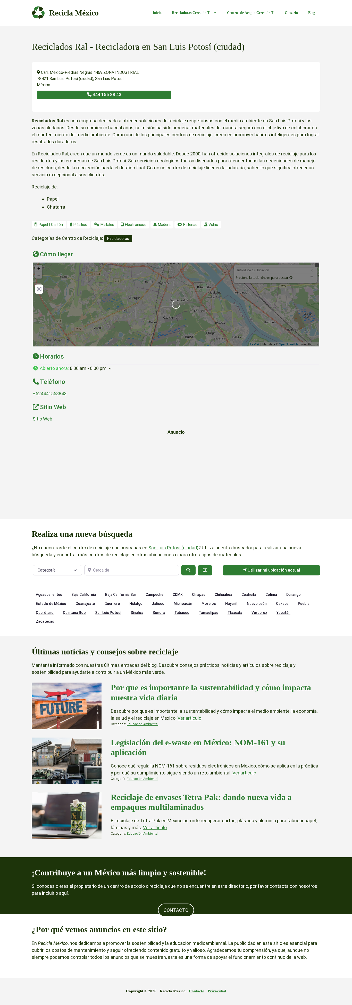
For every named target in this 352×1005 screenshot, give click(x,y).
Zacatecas (45, 621)
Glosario (291, 13)
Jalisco (158, 604)
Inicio (157, 13)
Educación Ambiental (142, 724)
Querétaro (45, 613)
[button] (176, 368)
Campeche (154, 594)
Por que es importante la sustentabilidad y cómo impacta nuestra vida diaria (211, 692)
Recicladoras (118, 238)
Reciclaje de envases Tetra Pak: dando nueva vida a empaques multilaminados (201, 802)
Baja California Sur (120, 594)
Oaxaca (282, 604)
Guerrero (112, 604)
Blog (311, 13)
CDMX (178, 594)
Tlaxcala (235, 613)
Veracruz (259, 613)
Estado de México (51, 604)
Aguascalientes (49, 594)
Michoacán (183, 604)
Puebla (303, 604)
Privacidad (217, 991)
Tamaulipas (208, 613)
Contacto (196, 991)
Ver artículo (189, 718)
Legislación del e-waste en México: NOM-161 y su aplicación (198, 747)
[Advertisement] (176, 475)
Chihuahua (223, 594)
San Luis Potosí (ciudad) (173, 547)
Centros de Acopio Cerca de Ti (250, 13)
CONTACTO (176, 910)
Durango (293, 594)
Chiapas (198, 594)
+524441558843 (49, 393)
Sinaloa (137, 613)
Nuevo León (257, 604)
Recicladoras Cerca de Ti (191, 13)
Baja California (83, 594)
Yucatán (283, 613)
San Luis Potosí (108, 613)
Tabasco (181, 613)
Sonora (159, 613)
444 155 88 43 (106, 94)
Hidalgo (136, 604)
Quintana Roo (74, 613)
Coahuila (248, 594)
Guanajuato (85, 604)
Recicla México (74, 13)
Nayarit (231, 604)
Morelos (209, 604)
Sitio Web (42, 419)
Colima (271, 594)
